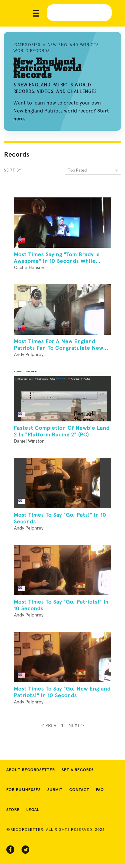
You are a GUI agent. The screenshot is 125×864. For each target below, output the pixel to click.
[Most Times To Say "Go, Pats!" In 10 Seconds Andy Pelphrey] (62, 483)
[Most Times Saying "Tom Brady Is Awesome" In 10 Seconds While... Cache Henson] (62, 222)
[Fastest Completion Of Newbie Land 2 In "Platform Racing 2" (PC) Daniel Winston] (62, 396)
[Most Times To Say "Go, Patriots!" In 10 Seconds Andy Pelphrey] (62, 570)
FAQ (100, 790)
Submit (55, 790)
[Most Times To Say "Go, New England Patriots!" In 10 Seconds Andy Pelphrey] (62, 656)
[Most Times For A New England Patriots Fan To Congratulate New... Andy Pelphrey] (62, 309)
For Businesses (23, 790)
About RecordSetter (30, 770)
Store (13, 810)
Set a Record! (78, 770)
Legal (32, 810)
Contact (79, 790)
